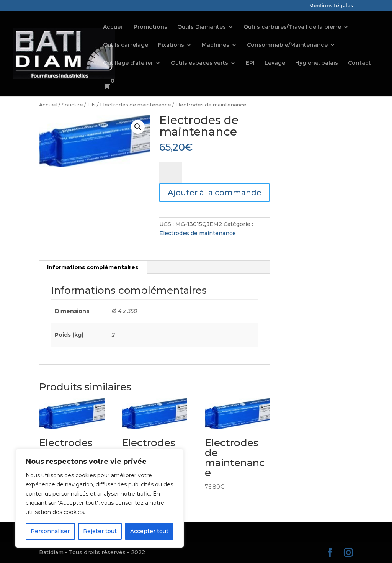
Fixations (171, 45)
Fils (91, 105)
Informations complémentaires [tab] (92, 267)
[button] (138, 127)
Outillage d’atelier (128, 63)
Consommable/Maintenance (287, 45)
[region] (99, 498)
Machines (215, 45)
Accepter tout (149, 531)
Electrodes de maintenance (135, 105)
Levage (275, 63)
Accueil (113, 27)
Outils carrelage (125, 45)
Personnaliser (50, 531)
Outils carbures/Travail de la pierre (292, 27)
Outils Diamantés (201, 27)
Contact (359, 63)
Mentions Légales (331, 5)
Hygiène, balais (316, 63)
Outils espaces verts (199, 63)
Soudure (72, 105)
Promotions (150, 27)
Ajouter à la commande (214, 192)
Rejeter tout (100, 531)
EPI (250, 63)
